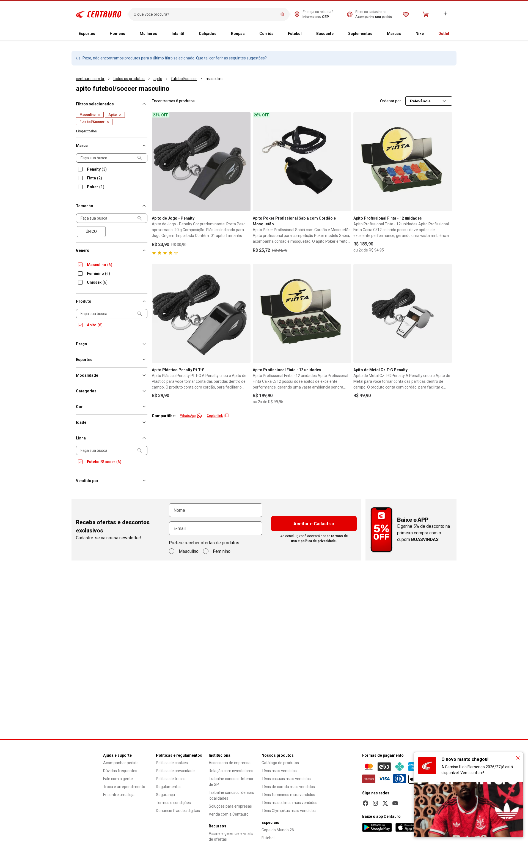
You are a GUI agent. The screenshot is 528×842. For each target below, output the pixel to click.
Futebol (295, 33)
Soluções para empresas (230, 806)
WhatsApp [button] (188, 416)
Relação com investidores (231, 771)
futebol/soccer (184, 78)
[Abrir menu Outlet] (453, 34)
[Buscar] (282, 14)
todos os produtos (129, 78)
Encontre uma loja (118, 794)
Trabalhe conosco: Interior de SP (231, 782)
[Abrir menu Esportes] (99, 34)
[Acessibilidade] (445, 14)
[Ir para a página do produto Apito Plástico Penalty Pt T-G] (201, 313)
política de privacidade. (319, 541)
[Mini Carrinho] (425, 14)
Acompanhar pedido (121, 763)
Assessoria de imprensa (230, 763)
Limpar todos (86, 131)
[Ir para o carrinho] (425, 14)
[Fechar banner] (518, 758)
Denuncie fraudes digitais (178, 810)
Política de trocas (171, 779)
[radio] (91, 231)
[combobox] (204, 14)
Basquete (325, 33)
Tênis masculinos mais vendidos (289, 802)
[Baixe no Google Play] (377, 827)
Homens (117, 33)
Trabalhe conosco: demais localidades (231, 795)
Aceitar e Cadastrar (314, 523)
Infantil (178, 33)
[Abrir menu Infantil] (188, 34)
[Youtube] (395, 803)
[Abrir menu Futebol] (306, 34)
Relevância (420, 101)
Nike (420, 33)
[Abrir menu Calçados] (221, 34)
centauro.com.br (90, 78)
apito (157, 78)
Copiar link (215, 416)
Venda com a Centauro (229, 814)
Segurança (165, 794)
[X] (385, 803)
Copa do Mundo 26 (278, 830)
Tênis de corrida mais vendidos (288, 786)
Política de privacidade (175, 771)
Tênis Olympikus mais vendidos (289, 810)
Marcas (394, 33)
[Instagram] (375, 803)
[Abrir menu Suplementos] (376, 34)
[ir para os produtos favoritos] (406, 14)
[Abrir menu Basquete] (338, 34)
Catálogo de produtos (280, 763)
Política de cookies (172, 763)
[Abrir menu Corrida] (278, 34)
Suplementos (360, 33)
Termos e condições (173, 802)
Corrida (266, 33)
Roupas (238, 33)
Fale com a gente (118, 779)
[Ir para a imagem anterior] (259, 161)
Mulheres (148, 33)
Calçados (207, 33)
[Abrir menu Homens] (129, 34)
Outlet (443, 33)
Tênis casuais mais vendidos (286, 779)
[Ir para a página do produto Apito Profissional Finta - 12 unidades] (402, 161)
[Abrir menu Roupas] (249, 34)
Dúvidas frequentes (120, 771)
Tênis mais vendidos (279, 771)
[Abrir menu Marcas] (405, 34)
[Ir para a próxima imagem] (344, 161)
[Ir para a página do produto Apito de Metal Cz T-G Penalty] (402, 313)
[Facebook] (365, 803)
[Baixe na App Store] (410, 827)
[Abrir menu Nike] (428, 34)
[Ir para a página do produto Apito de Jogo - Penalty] (201, 161)
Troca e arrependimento (124, 786)
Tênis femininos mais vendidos (288, 794)
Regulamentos (169, 786)
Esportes (87, 33)
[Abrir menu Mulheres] (161, 34)
